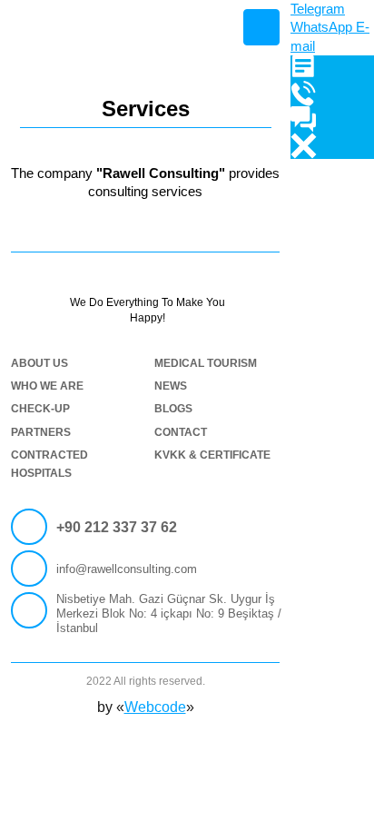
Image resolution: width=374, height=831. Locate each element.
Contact (180, 432)
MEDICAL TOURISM (205, 363)
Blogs (173, 408)
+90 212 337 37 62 (116, 527)
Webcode (155, 707)
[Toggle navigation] (261, 27)
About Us (39, 363)
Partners (41, 432)
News (170, 386)
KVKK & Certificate (212, 455)
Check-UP (40, 408)
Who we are (47, 386)
